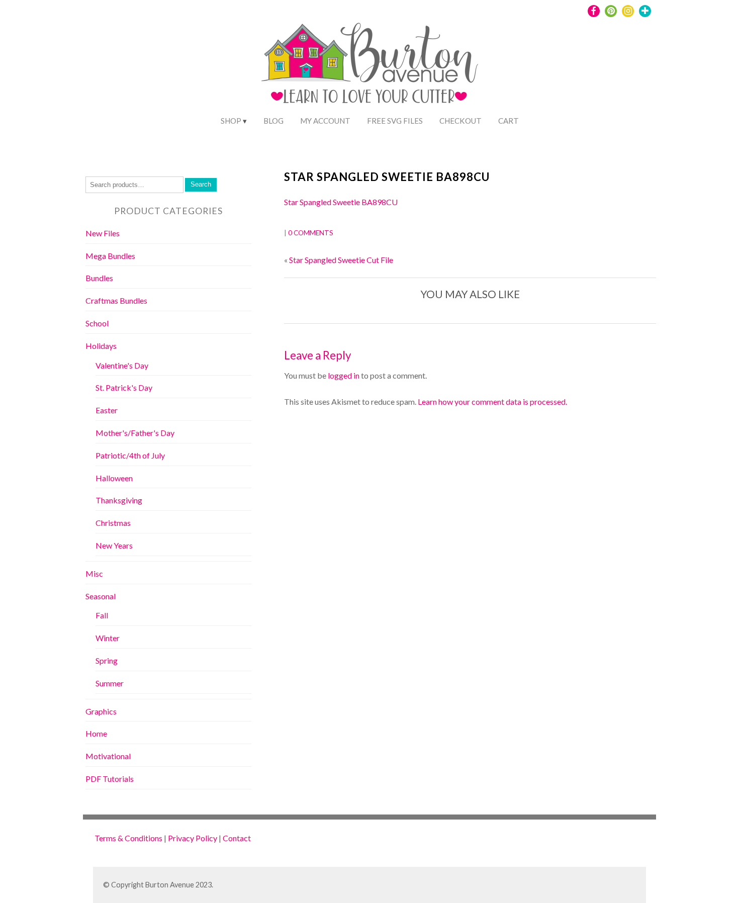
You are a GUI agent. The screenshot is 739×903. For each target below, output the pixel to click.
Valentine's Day (122, 365)
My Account (325, 120)
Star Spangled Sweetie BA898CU (387, 177)
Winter (108, 638)
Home (96, 733)
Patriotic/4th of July (130, 455)
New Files (102, 233)
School (97, 323)
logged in (343, 375)
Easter (107, 410)
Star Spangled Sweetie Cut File (341, 259)
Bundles (99, 278)
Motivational (108, 756)
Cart (508, 120)
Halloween (114, 478)
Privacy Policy (192, 838)
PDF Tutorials (109, 778)
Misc (94, 573)
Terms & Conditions (128, 838)
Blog (273, 120)
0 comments (310, 233)
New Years (114, 545)
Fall (102, 615)
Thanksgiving (119, 500)
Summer (110, 683)
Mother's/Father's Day (135, 432)
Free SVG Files (395, 120)
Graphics (101, 711)
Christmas (113, 522)
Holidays (101, 345)
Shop (231, 120)
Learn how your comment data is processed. (492, 401)
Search (201, 184)
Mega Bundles (110, 255)
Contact (237, 838)
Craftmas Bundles (116, 300)
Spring (107, 660)
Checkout (460, 120)
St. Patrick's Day (124, 387)
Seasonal (100, 596)
